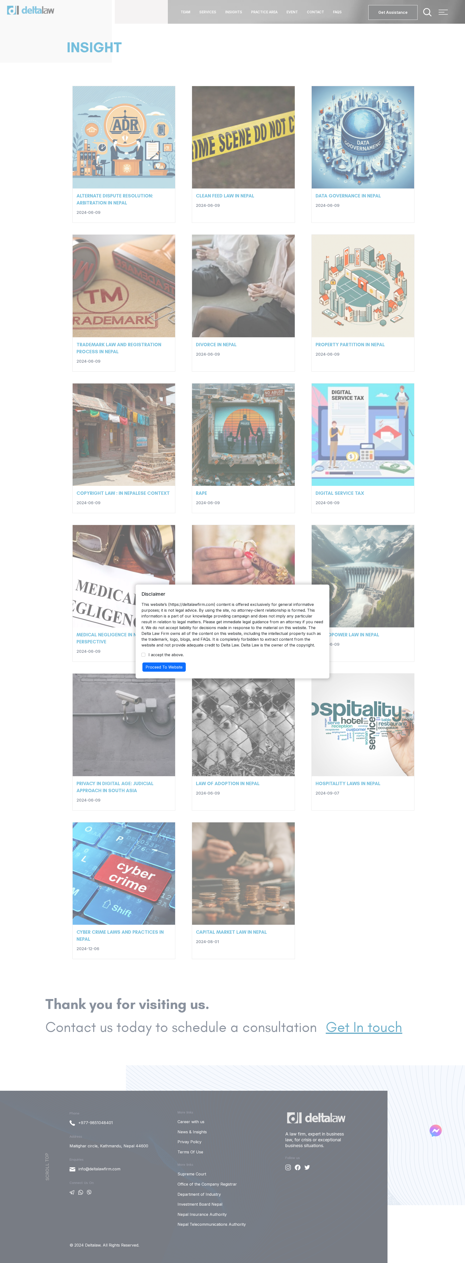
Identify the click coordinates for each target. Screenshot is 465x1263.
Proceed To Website (164, 667)
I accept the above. (166, 654)
